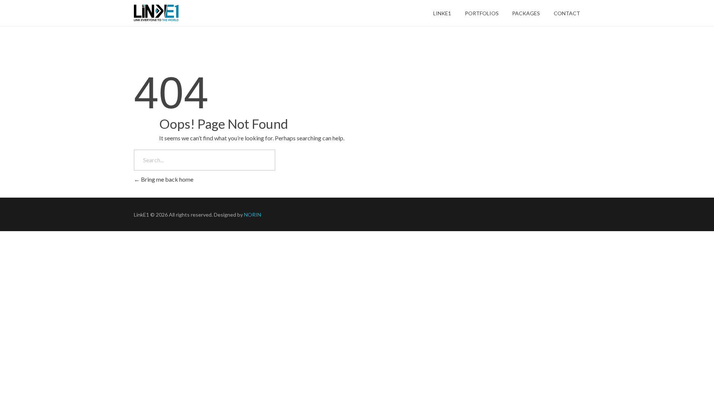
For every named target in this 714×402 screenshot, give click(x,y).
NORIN (252, 214)
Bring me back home (166, 179)
